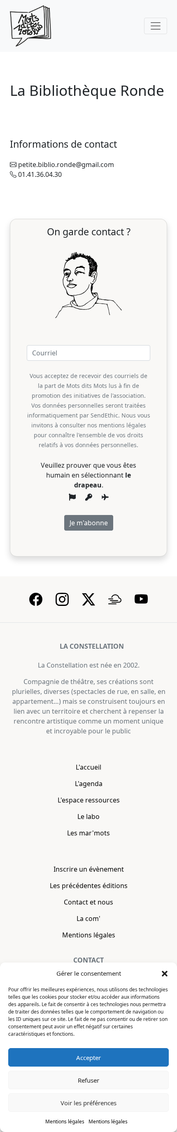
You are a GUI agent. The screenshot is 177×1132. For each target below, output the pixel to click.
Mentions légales (64, 1121)
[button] (165, 973)
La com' (88, 918)
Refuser (88, 1080)
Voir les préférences (88, 1103)
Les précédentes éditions (89, 885)
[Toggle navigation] (155, 26)
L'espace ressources (89, 800)
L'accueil (88, 767)
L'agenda (88, 783)
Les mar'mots (88, 832)
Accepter (88, 1057)
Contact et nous (88, 902)
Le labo (88, 816)
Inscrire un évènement (89, 869)
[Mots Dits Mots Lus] (30, 26)
